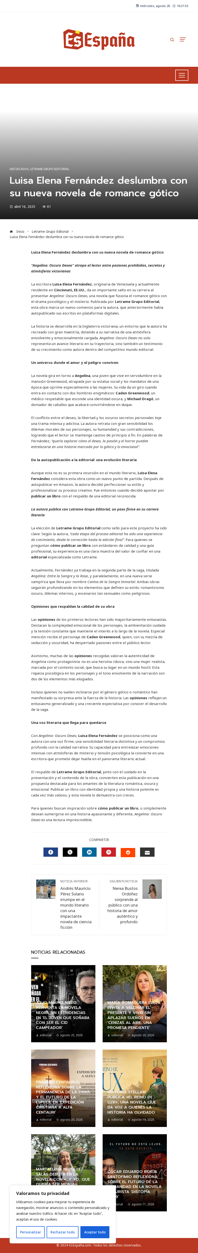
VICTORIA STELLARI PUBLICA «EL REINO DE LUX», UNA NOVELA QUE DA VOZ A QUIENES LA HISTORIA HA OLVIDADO (131, 1102)
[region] (63, 1214)
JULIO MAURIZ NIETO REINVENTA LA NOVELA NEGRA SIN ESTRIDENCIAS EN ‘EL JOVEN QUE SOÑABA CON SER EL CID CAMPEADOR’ (63, 1015)
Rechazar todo (62, 1232)
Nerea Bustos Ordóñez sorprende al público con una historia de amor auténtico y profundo (122, 901)
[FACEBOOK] (50, 852)
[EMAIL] (147, 852)
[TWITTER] (70, 852)
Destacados (19, 169)
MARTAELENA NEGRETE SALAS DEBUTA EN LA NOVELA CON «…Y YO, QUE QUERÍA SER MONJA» (63, 1176)
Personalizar (30, 1232)
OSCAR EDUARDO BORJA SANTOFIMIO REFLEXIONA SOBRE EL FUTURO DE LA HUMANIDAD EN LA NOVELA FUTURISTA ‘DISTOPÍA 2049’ (134, 1184)
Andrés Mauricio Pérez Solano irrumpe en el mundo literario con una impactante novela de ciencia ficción (76, 904)
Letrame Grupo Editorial (49, 169)
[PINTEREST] (108, 852)
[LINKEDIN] (89, 852)
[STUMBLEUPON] (128, 852)
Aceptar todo (95, 1232)
